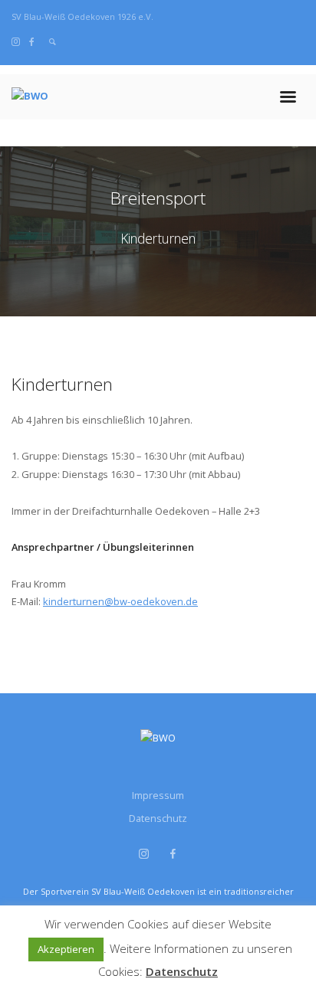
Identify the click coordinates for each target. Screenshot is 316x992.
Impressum (158, 795)
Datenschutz (158, 818)
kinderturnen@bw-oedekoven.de (120, 601)
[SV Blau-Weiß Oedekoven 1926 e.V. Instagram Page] (16, 41)
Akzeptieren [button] (66, 949)
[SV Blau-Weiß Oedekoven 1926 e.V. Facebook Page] (32, 41)
